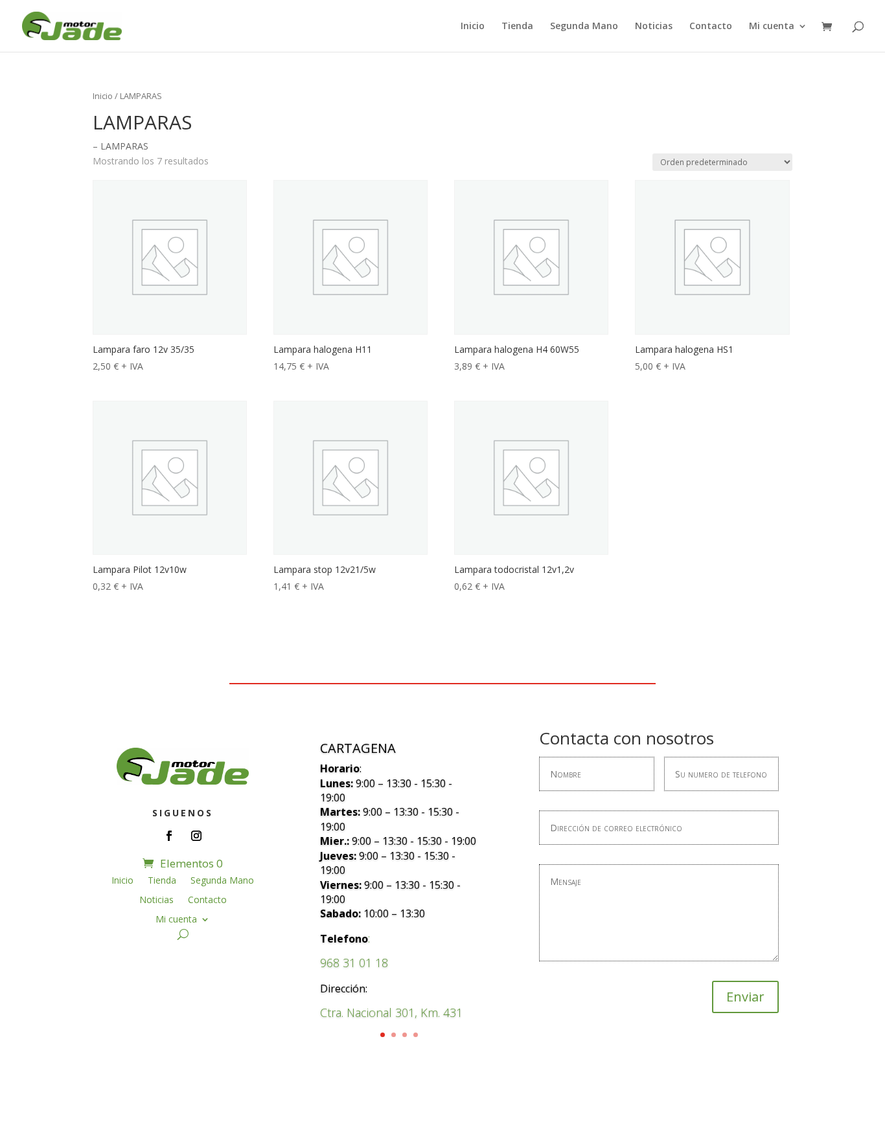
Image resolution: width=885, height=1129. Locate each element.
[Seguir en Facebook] (169, 835)
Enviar (745, 996)
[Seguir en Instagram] (196, 835)
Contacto (710, 26)
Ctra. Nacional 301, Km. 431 (391, 1012)
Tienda (517, 26)
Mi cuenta (771, 26)
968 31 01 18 (354, 962)
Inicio (473, 26)
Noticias (653, 26)
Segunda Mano (584, 26)
